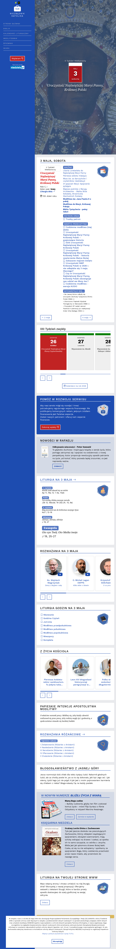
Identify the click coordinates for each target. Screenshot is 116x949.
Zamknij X (78, 453)
